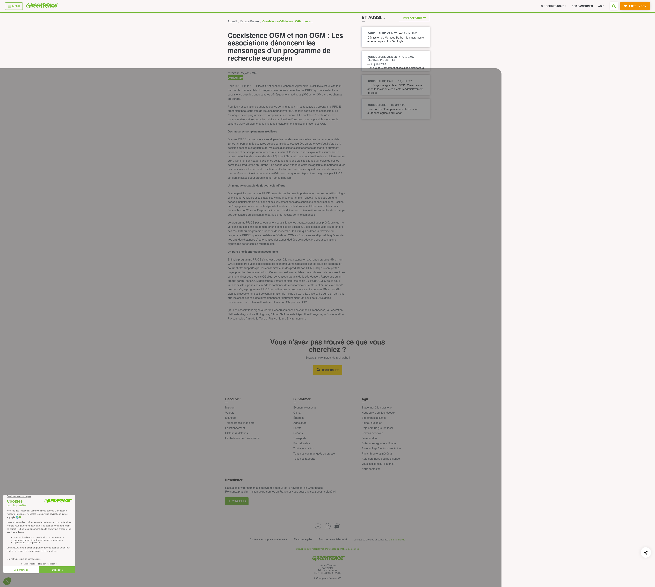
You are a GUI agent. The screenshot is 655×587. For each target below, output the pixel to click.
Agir (601, 6)
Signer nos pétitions (374, 418)
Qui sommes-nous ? (553, 6)
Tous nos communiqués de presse (314, 453)
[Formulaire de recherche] (614, 6)
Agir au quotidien (372, 423)
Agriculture (300, 423)
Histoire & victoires (236, 433)
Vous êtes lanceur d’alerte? (378, 464)
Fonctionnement (235, 428)
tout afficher (412, 17)
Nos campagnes (582, 6)
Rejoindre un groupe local (377, 428)
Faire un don (369, 438)
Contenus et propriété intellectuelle (268, 539)
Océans (298, 433)
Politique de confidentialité (333, 539)
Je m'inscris (237, 501)
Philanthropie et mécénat (377, 453)
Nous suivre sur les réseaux (378, 412)
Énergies (298, 418)
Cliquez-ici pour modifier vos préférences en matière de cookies (327, 548)
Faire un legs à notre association (381, 448)
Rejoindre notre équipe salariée (381, 458)
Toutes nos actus (303, 448)
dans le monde (397, 539)
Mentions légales (303, 539)
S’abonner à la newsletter (377, 407)
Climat (297, 412)
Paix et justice (301, 443)
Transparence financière (239, 423)
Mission (230, 407)
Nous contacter (371, 469)
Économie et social (304, 407)
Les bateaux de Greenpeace (242, 438)
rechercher (330, 370)
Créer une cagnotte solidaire (379, 443)
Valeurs (229, 412)
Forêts (297, 428)
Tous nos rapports (304, 458)
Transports (299, 438)
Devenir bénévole (372, 433)
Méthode (230, 418)
